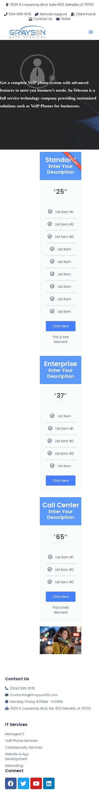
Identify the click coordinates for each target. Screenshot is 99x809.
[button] (90, 31)
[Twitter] (23, 783)
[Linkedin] (49, 783)
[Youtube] (36, 783)
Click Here (61, 326)
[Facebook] (11, 783)
